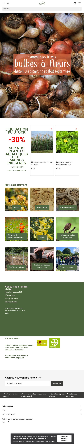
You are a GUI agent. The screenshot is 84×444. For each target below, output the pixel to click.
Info (3, 410)
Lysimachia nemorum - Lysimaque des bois (64, 163)
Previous (33, 151)
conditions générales (48, 441)
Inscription (57, 383)
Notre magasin (7, 406)
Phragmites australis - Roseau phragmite (42, 163)
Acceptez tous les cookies (64, 439)
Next (80, 65)
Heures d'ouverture (9, 414)
